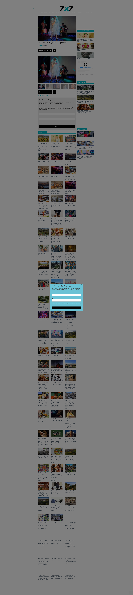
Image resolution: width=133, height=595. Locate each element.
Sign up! (66, 307)
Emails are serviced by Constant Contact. (72, 304)
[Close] (81, 284)
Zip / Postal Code (55, 298)
